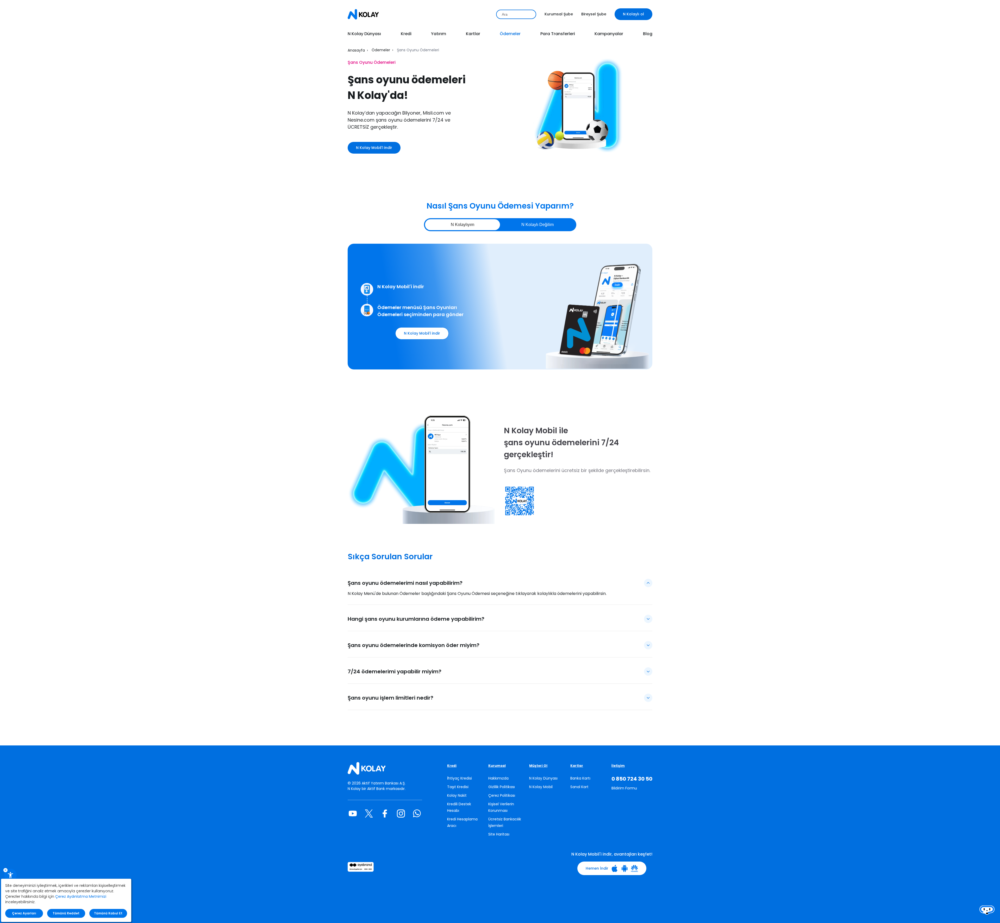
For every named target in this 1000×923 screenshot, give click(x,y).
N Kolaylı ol (633, 14)
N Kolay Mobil (541, 786)
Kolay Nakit (457, 795)
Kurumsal (497, 765)
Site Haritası (498, 834)
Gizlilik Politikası (501, 786)
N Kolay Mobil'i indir (374, 147)
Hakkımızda (498, 778)
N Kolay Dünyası (364, 34)
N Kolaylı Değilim (537, 224)
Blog (647, 34)
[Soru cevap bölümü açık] (648, 583)
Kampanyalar (609, 34)
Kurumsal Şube (559, 14)
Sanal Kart (579, 786)
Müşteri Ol (538, 765)
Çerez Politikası (501, 795)
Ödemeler (510, 34)
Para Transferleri (557, 34)
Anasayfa (356, 50)
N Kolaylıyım (462, 224)
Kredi (406, 34)
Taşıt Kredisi (457, 786)
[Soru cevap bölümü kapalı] (648, 619)
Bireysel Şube (593, 14)
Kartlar (473, 34)
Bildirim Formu (624, 788)
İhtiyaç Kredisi (459, 778)
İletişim (618, 765)
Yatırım (438, 34)
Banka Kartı (580, 778)
